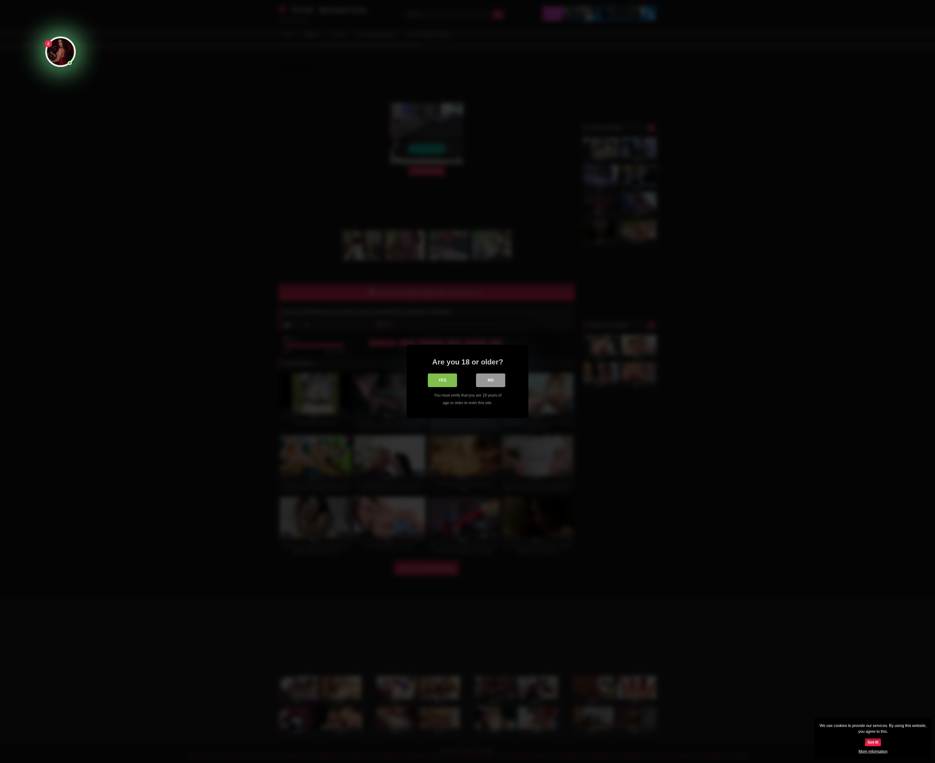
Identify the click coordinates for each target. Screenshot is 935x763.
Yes (443, 380)
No (491, 380)
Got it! (873, 742)
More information (873, 751)
